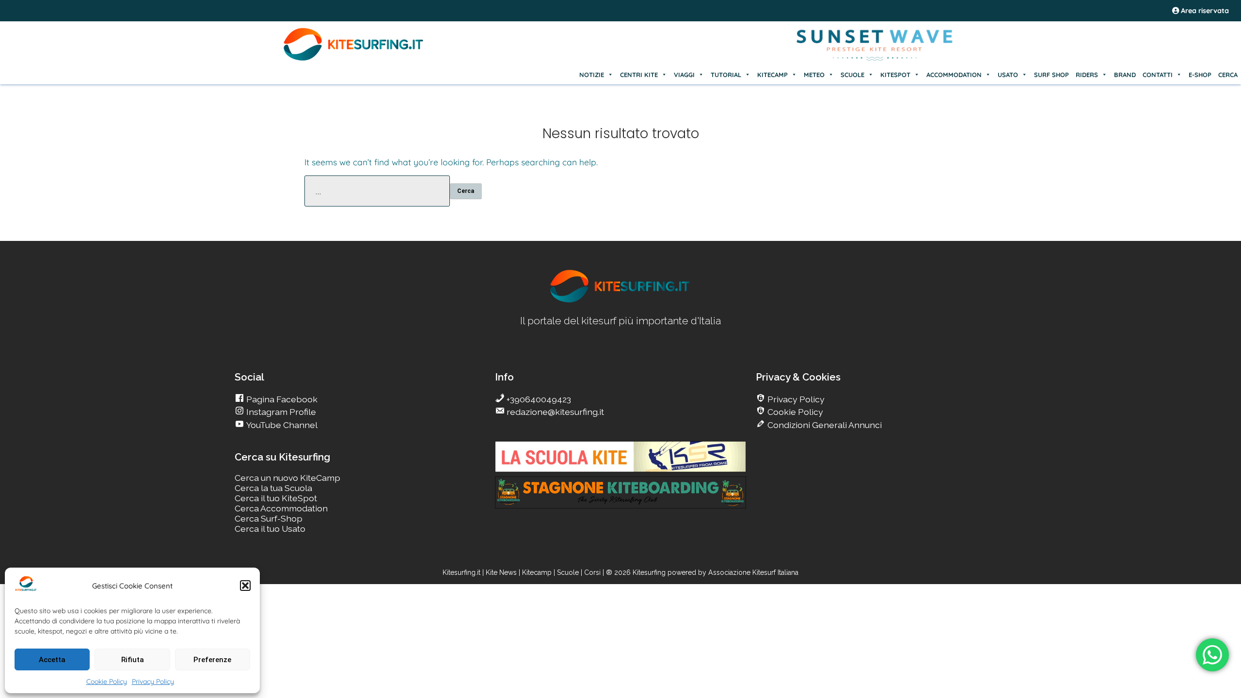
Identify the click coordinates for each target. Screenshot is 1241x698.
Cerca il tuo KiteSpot (276, 498)
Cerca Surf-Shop (268, 518)
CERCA (1228, 75)
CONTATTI (1158, 75)
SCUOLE (852, 75)
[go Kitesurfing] (620, 301)
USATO (1008, 75)
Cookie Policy (106, 681)
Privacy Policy (153, 681)
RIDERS (1087, 75)
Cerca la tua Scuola (273, 488)
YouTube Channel (281, 425)
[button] (245, 585)
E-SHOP (1200, 75)
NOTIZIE (591, 75)
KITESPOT (895, 75)
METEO (814, 75)
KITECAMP (772, 75)
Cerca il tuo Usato (270, 529)
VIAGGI (684, 75)
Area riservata (1204, 10)
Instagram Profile (280, 412)
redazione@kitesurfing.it (554, 412)
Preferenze (212, 659)
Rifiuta (132, 659)
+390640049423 (538, 399)
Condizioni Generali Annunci (823, 425)
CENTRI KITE (639, 75)
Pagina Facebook (281, 399)
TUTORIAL (726, 75)
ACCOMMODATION (954, 75)
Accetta (52, 659)
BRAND (1125, 75)
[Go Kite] (354, 59)
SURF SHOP (1051, 75)
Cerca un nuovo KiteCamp (287, 478)
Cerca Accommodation (281, 508)
